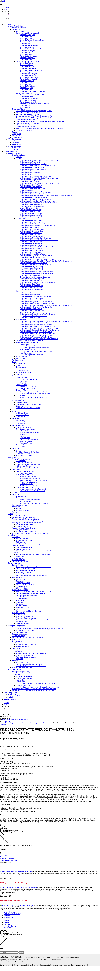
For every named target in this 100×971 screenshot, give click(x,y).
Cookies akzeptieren (6, 961)
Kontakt (6, 9)
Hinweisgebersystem (11, 926)
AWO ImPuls (8, 917)
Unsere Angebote (11, 723)
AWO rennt (7, 915)
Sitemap (7, 924)
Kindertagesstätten (36, 723)
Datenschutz (8, 922)
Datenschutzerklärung (57, 959)
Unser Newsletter (10, 912)
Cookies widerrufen (81, 965)
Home (2, 723)
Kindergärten (47, 723)
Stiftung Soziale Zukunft (12, 914)
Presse (6, 8)
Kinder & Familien (23, 723)
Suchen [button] (21, 952)
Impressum (8, 928)
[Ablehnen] (22, 961)
